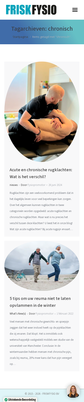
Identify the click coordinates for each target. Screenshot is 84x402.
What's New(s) (18, 314)
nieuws (14, 185)
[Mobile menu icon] (75, 10)
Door (33, 185)
